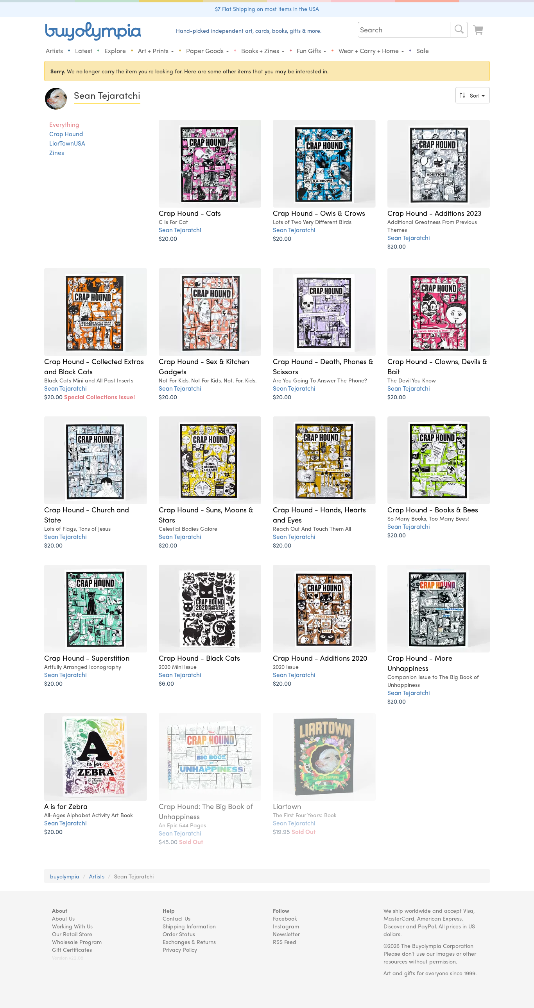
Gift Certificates (72, 949)
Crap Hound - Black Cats (199, 657)
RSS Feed (284, 942)
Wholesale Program (77, 942)
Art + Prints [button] (154, 50)
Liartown (287, 806)
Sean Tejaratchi (180, 229)
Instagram (286, 926)
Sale (422, 50)
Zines (56, 152)
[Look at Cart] (479, 30)
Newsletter (286, 934)
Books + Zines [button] (261, 50)
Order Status (179, 934)
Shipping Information (189, 926)
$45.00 (181, 841)
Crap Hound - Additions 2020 (320, 657)
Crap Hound (66, 134)
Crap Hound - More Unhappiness (419, 662)
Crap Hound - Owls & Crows (319, 213)
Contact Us (176, 918)
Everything (64, 124)
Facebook (285, 918)
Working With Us (72, 926)
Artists (54, 50)
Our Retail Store (72, 934)
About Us (63, 918)
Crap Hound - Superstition (86, 657)
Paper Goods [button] (205, 50)
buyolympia (64, 876)
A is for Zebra (66, 806)
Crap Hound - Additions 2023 (434, 213)
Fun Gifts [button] (310, 50)
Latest (83, 50)
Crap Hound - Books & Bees (432, 509)
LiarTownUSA (67, 143)
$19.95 (294, 831)
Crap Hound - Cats (190, 213)
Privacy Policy (180, 949)
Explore (115, 50)
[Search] (459, 29)
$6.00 (166, 683)
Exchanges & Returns (189, 942)
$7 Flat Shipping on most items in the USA (267, 8)
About (59, 910)
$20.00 (168, 238)
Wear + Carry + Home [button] (369, 50)
